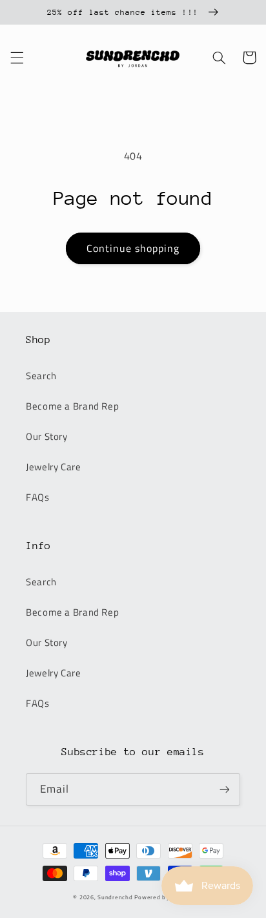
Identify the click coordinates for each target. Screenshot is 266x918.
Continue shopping (133, 248)
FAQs (38, 497)
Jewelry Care (53, 466)
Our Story (47, 436)
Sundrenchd (114, 897)
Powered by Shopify (163, 897)
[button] (17, 57)
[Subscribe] (225, 789)
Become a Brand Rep (72, 406)
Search (41, 375)
